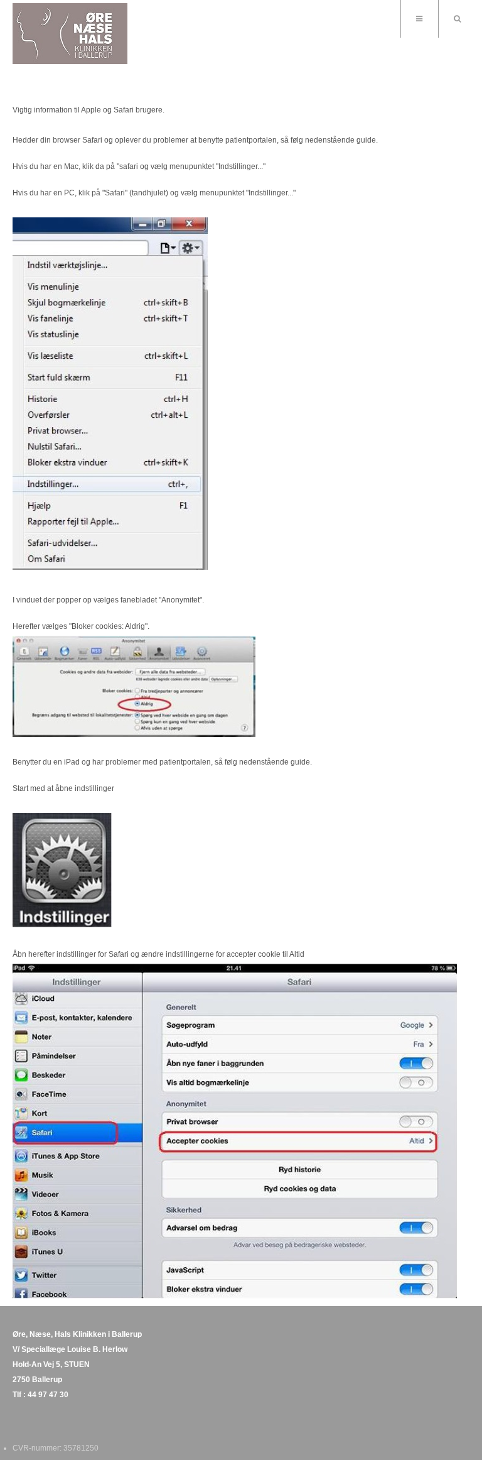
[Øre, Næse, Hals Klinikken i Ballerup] (70, 33)
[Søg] (457, 19)
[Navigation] (419, 19)
